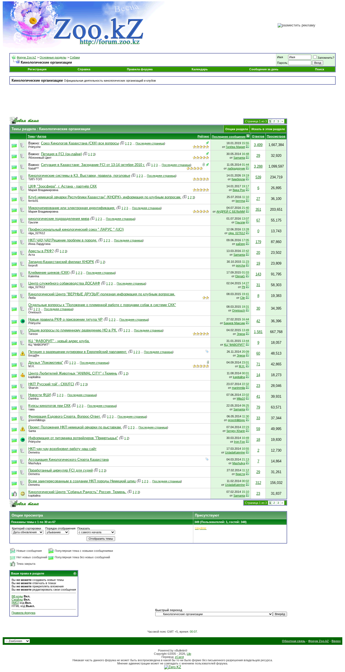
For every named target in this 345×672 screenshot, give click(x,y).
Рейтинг (203, 136)
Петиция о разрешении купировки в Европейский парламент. (77, 352)
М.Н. (31, 366)
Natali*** (33, 168)
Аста (31, 254)
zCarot (179, 657)
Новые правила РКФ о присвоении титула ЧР (65, 319)
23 (258, 386)
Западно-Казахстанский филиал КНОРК (61, 262)
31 (258, 285)
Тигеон (33, 333)
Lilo (189, 653)
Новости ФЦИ (39, 395)
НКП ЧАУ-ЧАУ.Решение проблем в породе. (62, 240)
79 (258, 407)
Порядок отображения (60, 528)
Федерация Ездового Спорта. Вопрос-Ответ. (64, 416)
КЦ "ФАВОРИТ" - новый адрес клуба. (59, 341)
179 (258, 242)
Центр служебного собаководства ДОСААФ (64, 283)
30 (258, 308)
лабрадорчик (236, 168)
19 (258, 263)
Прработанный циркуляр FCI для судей (60, 470)
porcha (240, 265)
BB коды (17, 596)
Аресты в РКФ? (41, 251)
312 (258, 483)
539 (258, 177)
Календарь (200, 69)
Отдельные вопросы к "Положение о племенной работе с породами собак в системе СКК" (102, 305)
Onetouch (34, 312)
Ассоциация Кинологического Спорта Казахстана (68, 460)
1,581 (258, 332)
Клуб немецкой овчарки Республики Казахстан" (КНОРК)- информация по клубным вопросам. (104, 197)
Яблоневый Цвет (39, 157)
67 (258, 220)
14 (258, 375)
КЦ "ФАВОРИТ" (38, 344)
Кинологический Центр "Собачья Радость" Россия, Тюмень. (77, 492)
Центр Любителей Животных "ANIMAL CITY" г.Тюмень (72, 373)
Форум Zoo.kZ (26, 57)
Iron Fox (239, 441)
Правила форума (140, 69)
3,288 (258, 166)
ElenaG (240, 276)
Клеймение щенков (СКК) (49, 273)
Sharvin (33, 387)
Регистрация (37, 69)
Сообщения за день (263, 69)
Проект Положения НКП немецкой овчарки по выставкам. (75, 427)
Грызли (33, 222)
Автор (41, 136)
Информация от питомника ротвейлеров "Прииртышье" (73, 438)
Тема (31, 136)
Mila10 (241, 398)
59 (258, 429)
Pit (243, 287)
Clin (242, 297)
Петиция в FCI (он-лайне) (61, 154)
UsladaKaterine (235, 452)
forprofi (32, 265)
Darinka (33, 398)
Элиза (241, 333)
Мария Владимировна (43, 190)
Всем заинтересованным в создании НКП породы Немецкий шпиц (82, 481)
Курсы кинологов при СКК (49, 406)
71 (258, 364)
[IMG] (15, 602)
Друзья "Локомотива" (45, 363)
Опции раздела (236, 129)
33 (258, 418)
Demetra (34, 452)
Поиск (319, 69)
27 (258, 199)
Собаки (75, 57)
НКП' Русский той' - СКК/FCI (51, 384)
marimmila (238, 387)
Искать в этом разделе (268, 129)
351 (258, 209)
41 (258, 396)
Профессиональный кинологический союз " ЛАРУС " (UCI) (76, 229)
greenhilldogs (37, 420)
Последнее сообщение (229, 136)
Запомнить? (326, 57)
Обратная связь (293, 641)
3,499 (258, 145)
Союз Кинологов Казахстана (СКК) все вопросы (80, 143)
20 (258, 253)
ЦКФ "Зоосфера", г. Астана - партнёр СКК (62, 186)
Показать (83, 528)
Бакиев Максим (234, 323)
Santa (32, 430)
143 (258, 274)
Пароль (282, 62)
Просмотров (276, 136)
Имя (280, 57)
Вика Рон (239, 190)
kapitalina (34, 377)
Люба (32, 297)
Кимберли (238, 179)
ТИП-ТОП (35, 179)
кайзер (240, 243)
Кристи (240, 474)
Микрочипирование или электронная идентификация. (71, 208)
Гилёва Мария (235, 146)
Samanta (239, 157)
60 (258, 353)
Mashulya (34, 463)
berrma (240, 200)
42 (258, 321)
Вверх (336, 641)
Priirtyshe (34, 146)
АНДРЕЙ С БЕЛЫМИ (230, 211)
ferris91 (33, 200)
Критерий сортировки (26, 528)
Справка (84, 69)
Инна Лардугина (39, 243)
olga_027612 (36, 233)
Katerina (33, 276)
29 (258, 156)
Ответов (258, 136)
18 (258, 440)
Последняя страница (150, 143)
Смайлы (17, 599)
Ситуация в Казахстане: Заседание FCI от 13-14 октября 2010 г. (93, 165)
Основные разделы (53, 57)
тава (31, 409)
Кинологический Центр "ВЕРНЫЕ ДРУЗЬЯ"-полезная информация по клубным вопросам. (101, 294)
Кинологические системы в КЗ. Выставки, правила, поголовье (79, 176)
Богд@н (33, 355)
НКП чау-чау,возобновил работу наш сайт (62, 449)
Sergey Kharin (235, 430)
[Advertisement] (172, 101)
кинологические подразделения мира (58, 219)
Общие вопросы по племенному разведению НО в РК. (72, 330)
